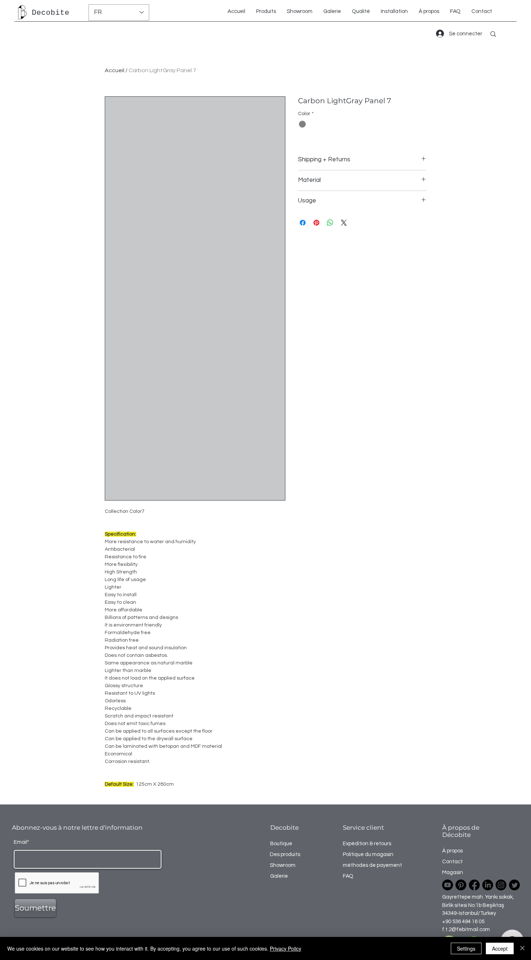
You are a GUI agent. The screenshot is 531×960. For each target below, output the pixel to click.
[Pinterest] (461, 885)
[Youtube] (447, 885)
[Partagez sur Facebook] (302, 222)
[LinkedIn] (487, 885)
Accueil (114, 70)
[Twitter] (514, 885)
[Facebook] (474, 885)
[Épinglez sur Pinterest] (316, 222)
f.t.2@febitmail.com (466, 929)
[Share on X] (344, 222)
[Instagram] (501, 885)
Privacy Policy (285, 948)
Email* (21, 842)
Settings (466, 948)
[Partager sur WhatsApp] (330, 222)
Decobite (50, 13)
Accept (500, 948)
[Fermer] (522, 948)
